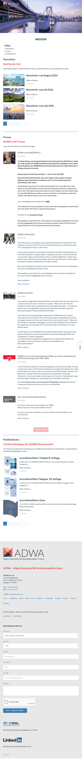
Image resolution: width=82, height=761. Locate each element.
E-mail (5, 673)
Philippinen (49, 598)
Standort (6, 631)
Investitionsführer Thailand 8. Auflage (39, 458)
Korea (32, 598)
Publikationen (11, 54)
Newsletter (10, 49)
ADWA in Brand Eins (26, 234)
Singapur (58, 598)
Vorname (6, 662)
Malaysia (39, 598)
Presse (8, 51)
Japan (27, 598)
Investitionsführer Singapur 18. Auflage (40, 479)
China (5, 598)
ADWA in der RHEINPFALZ (29, 152)
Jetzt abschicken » (15, 711)
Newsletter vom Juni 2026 (40, 105)
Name (5, 651)
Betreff (6, 683)
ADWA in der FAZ (25, 293)
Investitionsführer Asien (32, 500)
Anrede (6, 641)
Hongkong (13, 598)
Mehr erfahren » (32, 80)
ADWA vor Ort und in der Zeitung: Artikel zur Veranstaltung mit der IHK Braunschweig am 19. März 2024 (47, 357)
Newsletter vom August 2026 (42, 75)
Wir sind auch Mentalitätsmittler (32, 397)
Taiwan (65, 598)
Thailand (73, 598)
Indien (21, 598)
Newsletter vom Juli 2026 (39, 89)
